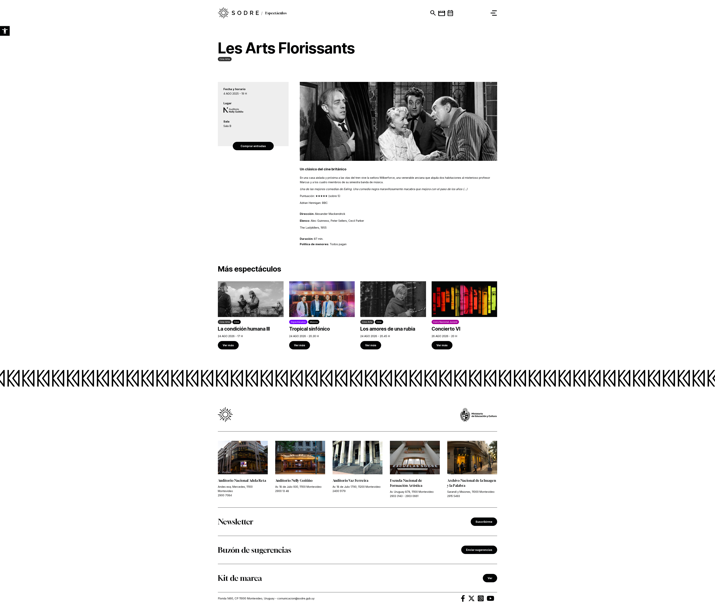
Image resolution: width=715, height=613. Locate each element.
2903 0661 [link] (411, 496)
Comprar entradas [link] (253, 146)
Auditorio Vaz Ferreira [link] (350, 480)
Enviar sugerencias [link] (479, 549)
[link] (238, 13)
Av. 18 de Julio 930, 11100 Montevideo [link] (298, 486)
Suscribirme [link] (484, 521)
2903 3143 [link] (396, 496)
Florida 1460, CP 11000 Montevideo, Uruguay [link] (246, 598)
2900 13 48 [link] (282, 491)
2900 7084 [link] (225, 495)
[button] (5, 31)
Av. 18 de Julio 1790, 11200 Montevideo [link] (357, 486)
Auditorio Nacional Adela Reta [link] (242, 480)
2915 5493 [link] (453, 496)
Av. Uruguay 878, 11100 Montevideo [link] (412, 491)
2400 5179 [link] (339, 491)
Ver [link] (490, 578)
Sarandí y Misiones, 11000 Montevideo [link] (471, 491)
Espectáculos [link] (276, 13)
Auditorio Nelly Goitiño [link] (293, 480)
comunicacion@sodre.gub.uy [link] (295, 598)
